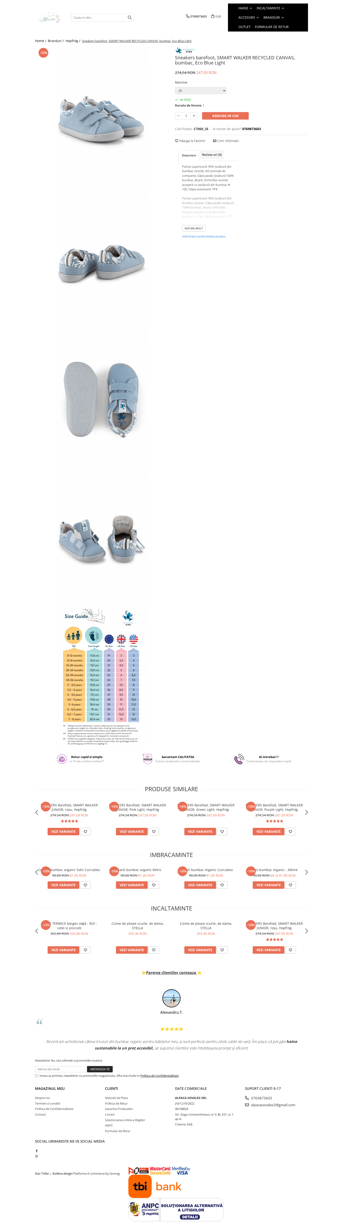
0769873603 (261, 1098)
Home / (41, 41)
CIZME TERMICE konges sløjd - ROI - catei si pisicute (69, 925)
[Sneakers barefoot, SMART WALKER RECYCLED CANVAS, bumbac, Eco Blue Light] (101, 117)
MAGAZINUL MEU (50, 1088)
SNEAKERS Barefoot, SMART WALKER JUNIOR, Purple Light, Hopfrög (274, 807)
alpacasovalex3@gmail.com (272, 1104)
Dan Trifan (42, 1173)
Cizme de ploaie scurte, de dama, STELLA (138, 925)
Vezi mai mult (194, 228)
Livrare (110, 1114)
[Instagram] (36, 1156)
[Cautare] (130, 17)
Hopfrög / (73, 41)
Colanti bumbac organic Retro (137, 870)
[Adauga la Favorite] (85, 831)
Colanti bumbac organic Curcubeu (206, 870)
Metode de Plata (116, 1098)
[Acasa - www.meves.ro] (49, 17)
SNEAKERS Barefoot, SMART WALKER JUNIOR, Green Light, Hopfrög (205, 807)
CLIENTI (111, 1088)
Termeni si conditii (47, 1103)
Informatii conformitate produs (203, 236)
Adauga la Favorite (191, 140)
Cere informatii (227, 140)
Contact (40, 1114)
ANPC (109, 1125)
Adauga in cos (225, 115)
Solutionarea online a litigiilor (125, 1120)
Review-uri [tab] (212, 154)
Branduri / (56, 41)
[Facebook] (36, 1151)
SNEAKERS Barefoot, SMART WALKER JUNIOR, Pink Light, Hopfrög (137, 807)
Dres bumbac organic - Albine (274, 870)
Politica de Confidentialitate (159, 1076)
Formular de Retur (272, 27)
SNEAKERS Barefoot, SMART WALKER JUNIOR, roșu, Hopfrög (69, 807)
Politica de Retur (116, 1103)
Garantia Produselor (119, 1109)
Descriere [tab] (189, 155)
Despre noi (42, 1098)
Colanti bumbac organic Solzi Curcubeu (69, 870)
